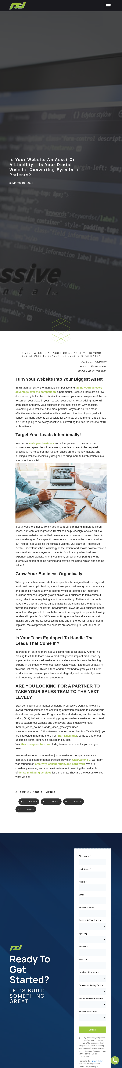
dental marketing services (34, 772)
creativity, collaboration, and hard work (60, 763)
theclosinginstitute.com (36, 744)
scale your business (41, 443)
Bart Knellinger (67, 735)
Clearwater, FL (81, 759)
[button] (108, 6)
